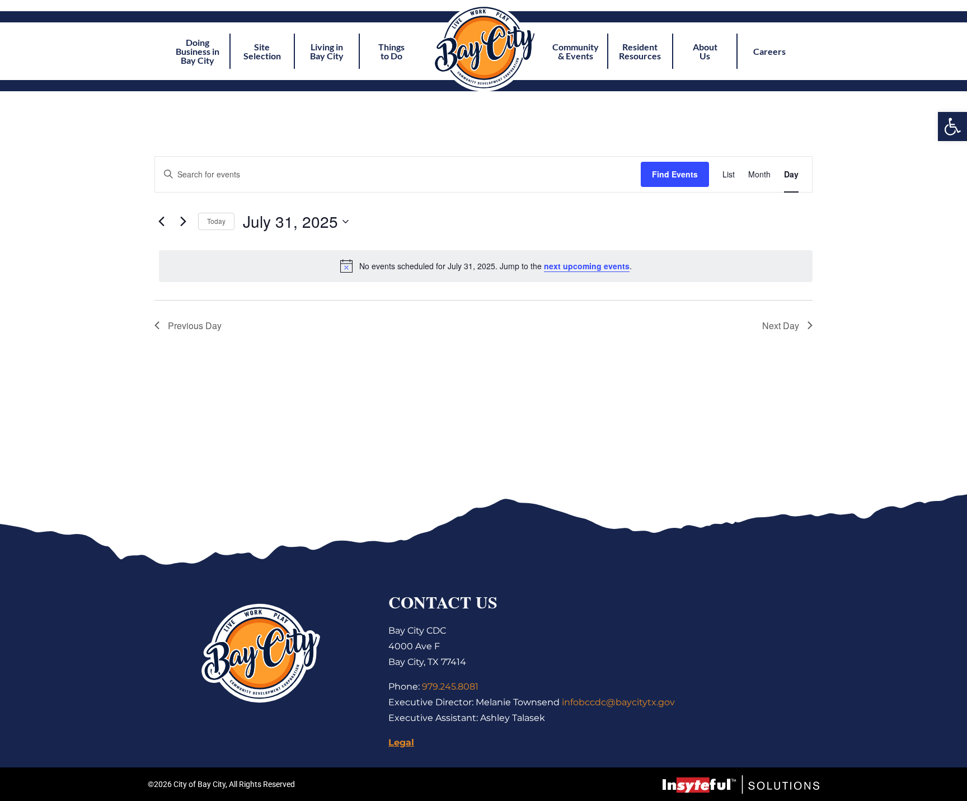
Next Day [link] (780, 325)
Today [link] (216, 221)
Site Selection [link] (262, 51)
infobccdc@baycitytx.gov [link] (618, 702)
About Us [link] (705, 51)
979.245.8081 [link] (450, 686)
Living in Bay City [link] (327, 51)
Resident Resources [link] (640, 51)
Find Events (675, 174)
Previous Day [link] (195, 325)
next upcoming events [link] (587, 265)
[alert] (486, 266)
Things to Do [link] (391, 51)
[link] (952, 126)
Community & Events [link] (575, 51)
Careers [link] (769, 51)
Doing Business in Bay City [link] (197, 51)
